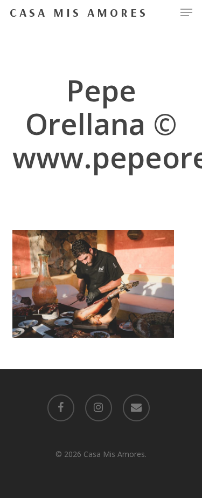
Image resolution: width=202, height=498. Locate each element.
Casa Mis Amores (79, 12)
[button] (186, 12)
